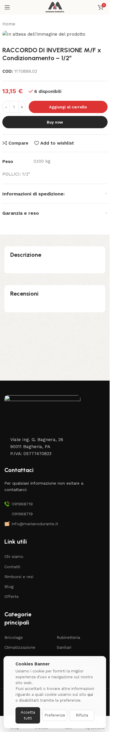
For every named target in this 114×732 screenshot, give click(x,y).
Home (8, 24)
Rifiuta (82, 715)
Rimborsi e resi (18, 576)
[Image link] (42, 415)
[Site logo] (54, 7)
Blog (8, 586)
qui (90, 694)
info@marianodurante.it (35, 523)
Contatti (12, 566)
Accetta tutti (28, 715)
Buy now (55, 122)
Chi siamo (13, 556)
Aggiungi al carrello (68, 107)
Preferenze (54, 715)
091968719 (22, 504)
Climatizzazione (19, 647)
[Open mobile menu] (7, 7)
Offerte (11, 596)
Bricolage (13, 637)
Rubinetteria (68, 637)
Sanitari (64, 647)
